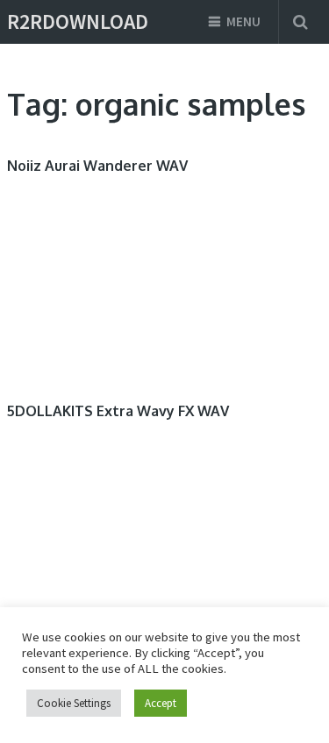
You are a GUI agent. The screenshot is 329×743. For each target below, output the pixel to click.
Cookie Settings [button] (74, 703)
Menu (243, 21)
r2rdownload (77, 21)
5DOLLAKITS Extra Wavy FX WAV (118, 411)
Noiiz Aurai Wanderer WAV (97, 165)
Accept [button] (160, 703)
